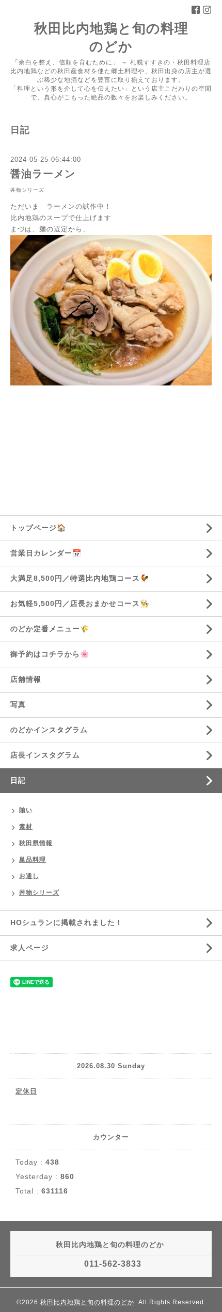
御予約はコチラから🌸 (49, 654)
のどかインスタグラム (49, 730)
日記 (18, 780)
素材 (26, 826)
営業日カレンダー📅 (46, 553)
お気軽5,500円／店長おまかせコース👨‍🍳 (79, 603)
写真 (18, 704)
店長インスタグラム (45, 755)
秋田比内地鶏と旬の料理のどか (87, 1302)
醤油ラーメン (42, 173)
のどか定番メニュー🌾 (49, 629)
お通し (29, 876)
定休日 (26, 1091)
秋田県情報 (36, 843)
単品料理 (32, 859)
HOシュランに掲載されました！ (66, 922)
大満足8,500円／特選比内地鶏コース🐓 (79, 578)
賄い (26, 810)
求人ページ (29, 948)
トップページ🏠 (38, 528)
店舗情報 (25, 679)
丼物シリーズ (27, 190)
